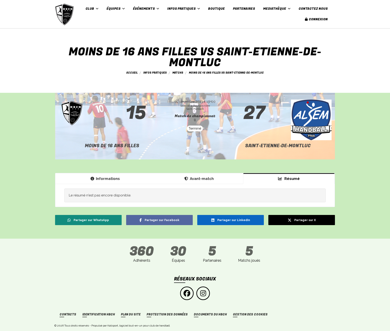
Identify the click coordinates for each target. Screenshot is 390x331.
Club (90, 8)
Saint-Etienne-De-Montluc (278, 145)
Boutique (216, 8)
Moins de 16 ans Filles (112, 145)
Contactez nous (313, 8)
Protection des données (167, 314)
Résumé (291, 178)
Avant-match (202, 178)
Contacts (68, 314)
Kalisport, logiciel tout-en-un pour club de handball (138, 325)
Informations (108, 178)
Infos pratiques (181, 8)
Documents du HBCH (210, 314)
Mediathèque (275, 8)
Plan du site (131, 314)
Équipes (114, 8)
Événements (144, 8)
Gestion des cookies (250, 314)
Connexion (318, 19)
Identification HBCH (98, 314)
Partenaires (244, 8)
